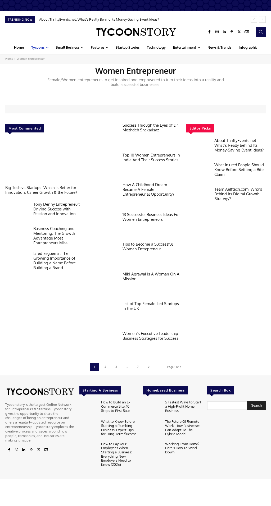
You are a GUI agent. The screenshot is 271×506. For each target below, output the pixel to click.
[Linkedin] (224, 32)
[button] (261, 32)
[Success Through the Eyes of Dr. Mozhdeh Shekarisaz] (103, 135)
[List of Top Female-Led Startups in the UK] (103, 313)
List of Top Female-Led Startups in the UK (151, 306)
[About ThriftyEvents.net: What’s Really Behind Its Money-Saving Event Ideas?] (198, 148)
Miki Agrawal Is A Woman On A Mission (151, 276)
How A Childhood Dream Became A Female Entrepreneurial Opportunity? (148, 189)
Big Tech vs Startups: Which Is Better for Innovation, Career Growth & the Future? (41, 190)
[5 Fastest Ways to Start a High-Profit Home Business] (152, 408)
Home (9, 59)
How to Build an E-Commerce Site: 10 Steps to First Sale (115, 406)
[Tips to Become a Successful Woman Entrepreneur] (103, 254)
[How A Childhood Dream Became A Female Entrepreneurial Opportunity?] (103, 194)
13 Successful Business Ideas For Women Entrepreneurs (151, 217)
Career (186, 93)
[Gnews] (246, 32)
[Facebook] (209, 32)
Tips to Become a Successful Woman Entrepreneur (148, 246)
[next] (262, 19)
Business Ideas (167, 93)
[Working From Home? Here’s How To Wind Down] (152, 450)
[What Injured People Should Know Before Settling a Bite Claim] (198, 173)
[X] (239, 32)
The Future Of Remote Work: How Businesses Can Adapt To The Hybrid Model (182, 427)
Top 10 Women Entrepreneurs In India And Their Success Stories (151, 157)
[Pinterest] (232, 32)
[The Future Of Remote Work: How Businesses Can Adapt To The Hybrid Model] (152, 428)
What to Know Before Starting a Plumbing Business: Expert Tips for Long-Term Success (118, 427)
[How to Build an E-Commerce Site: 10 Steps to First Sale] (88, 408)
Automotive (126, 93)
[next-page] (148, 367)
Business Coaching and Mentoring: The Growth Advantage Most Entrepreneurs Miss (54, 235)
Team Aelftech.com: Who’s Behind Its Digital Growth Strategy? (238, 194)
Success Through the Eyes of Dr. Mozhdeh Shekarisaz (151, 127)
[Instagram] (217, 32)
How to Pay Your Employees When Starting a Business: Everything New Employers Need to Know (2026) (116, 454)
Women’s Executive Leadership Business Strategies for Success (150, 336)
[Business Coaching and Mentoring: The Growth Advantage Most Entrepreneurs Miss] (17, 236)
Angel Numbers (102, 93)
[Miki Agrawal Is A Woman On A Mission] (103, 284)
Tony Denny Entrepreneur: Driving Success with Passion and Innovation (56, 209)
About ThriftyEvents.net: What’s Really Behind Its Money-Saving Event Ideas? (99, 19)
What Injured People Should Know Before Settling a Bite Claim (239, 169)
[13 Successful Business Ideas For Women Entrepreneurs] (103, 224)
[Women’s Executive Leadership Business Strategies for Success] (103, 343)
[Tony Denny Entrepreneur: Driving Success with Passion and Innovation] (17, 212)
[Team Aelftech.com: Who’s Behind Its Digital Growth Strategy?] (198, 197)
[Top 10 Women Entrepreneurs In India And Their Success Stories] (103, 165)
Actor (82, 93)
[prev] (254, 19)
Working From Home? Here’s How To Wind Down (182, 448)
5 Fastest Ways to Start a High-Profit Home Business (183, 406)
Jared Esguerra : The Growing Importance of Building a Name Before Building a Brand (54, 260)
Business (145, 93)
